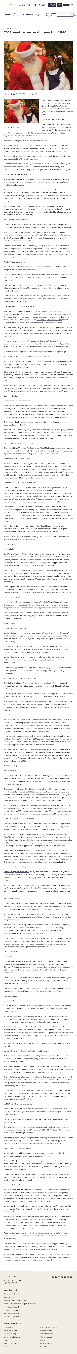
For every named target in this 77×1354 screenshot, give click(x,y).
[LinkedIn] (68, 1277)
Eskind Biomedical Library (12, 1337)
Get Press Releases (52, 5)
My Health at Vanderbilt (11, 1307)
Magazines (39, 14)
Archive (66, 5)
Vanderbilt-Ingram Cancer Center (58, 124)
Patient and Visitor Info (11, 1330)
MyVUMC (29, 14)
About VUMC (44, 1347)
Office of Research (46, 1337)
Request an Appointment (12, 1317)
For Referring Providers (11, 1313)
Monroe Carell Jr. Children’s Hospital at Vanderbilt (20, 1304)
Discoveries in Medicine (11, 1310)
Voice (22, 14)
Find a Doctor (8, 1327)
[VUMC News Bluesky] (71, 1277)
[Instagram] (62, 1277)
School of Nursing (10, 1334)
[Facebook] (56, 1277)
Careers (6, 1347)
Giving (6, 1340)
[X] (65, 1277)
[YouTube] (59, 1277)
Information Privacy (10, 1343)
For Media (15, 14)
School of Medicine (46, 1330)
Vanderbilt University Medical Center (15, 1300)
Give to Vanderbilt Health (12, 1294)
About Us (59, 5)
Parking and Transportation (48, 1327)
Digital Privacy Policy (46, 1343)
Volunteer (43, 1340)
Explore (8, 14)
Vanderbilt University (46, 1334)
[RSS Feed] (53, 1277)
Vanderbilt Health (9, 1297)
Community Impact (51, 14)
